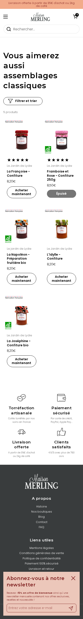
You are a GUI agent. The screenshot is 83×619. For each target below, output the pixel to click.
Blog (41, 517)
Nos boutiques (41, 511)
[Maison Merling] (40, 16)
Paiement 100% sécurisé (41, 563)
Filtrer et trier (26, 101)
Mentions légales (41, 548)
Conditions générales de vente (41, 553)
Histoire (41, 506)
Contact (41, 522)
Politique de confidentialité (42, 558)
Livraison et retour (41, 569)
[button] (75, 16)
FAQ (41, 527)
